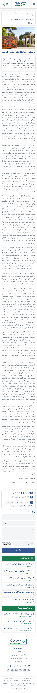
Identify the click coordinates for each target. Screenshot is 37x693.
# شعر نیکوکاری (9, 502)
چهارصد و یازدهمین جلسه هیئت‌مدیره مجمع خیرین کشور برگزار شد (18, 614)
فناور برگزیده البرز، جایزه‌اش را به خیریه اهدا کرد (20, 585)
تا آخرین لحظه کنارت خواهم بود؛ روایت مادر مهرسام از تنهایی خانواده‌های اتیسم (18, 621)
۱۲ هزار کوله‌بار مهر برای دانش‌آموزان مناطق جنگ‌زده (19, 578)
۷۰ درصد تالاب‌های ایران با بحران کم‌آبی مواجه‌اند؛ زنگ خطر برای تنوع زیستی (18, 571)
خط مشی (18, 652)
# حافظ (30, 506)
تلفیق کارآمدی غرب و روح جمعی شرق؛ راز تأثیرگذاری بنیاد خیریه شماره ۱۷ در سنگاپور (18, 564)
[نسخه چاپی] (29, 23)
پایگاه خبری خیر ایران (26, 13)
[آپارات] (8, 670)
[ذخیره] (32, 23)
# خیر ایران (13, 506)
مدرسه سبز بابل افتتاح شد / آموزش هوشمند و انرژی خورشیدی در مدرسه (18, 592)
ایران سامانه (14, 688)
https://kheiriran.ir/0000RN (21, 497)
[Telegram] (28, 670)
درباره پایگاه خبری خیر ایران (18, 655)
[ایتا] (16, 670)
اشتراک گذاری (16, 493)
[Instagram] (24, 670)
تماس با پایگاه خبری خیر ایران (18, 658)
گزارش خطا (27, 493)
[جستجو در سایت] (3, 4)
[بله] (20, 670)
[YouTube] (12, 670)
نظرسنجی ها (18, 661)
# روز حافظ (19, 502)
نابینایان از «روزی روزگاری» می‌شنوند (23, 599)
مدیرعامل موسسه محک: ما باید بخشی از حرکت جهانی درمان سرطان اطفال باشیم (18, 628)
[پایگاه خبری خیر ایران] (20, 4)
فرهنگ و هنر (15, 13)
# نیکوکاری (22, 506)
